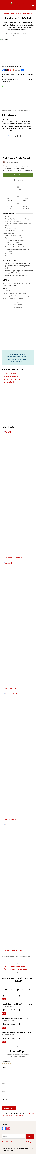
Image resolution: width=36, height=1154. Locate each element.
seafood (9, 958)
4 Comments (19, 36)
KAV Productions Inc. (22, 1148)
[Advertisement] (18, 331)
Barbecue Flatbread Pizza (11, 379)
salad (5, 958)
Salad (24, 13)
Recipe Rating (6, 1061)
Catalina (11, 956)
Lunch (13, 13)
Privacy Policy (19, 1142)
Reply (3, 999)
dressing (22, 956)
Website (4, 1099)
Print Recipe (19, 175)
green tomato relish (21, 119)
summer (15, 958)
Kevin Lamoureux (14, 33)
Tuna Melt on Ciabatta (10, 376)
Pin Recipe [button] (19, 180)
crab (15, 956)
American (6, 13)
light (26, 956)
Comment (5, 1067)
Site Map (28, 1142)
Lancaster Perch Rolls (10, 382)
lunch (29, 956)
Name (4, 1083)
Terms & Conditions (8, 1142)
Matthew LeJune (25, 110)
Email (4, 1091)
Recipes (18, 13)
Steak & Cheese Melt (10, 373)
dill (18, 956)
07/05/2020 (26, 33)
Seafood (30, 13)
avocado (6, 956)
